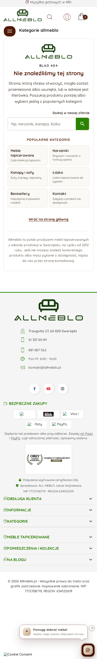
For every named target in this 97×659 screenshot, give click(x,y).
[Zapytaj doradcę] (88, 650)
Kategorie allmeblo (38, 30)
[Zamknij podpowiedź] (92, 628)
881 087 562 (37, 350)
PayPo (15, 438)
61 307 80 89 (37, 340)
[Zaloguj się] (67, 17)
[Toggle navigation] (10, 31)
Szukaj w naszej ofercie (71, 113)
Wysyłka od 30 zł (50, 3)
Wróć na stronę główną (48, 219)
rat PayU (86, 433)
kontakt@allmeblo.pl (44, 367)
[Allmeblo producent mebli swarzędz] (48, 310)
